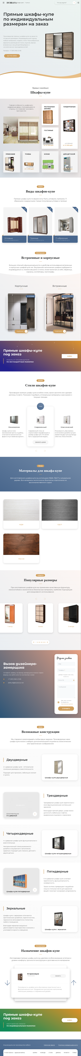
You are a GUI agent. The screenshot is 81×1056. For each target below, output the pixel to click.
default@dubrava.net (16, 683)
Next (36, 131)
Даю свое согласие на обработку (67, 702)
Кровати (66, 1052)
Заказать (58, 976)
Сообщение (62, 686)
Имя (59, 663)
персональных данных (67, 704)
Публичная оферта (49, 1045)
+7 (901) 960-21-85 (14, 679)
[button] (34, 642)
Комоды (42, 1052)
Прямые (34, 238)
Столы (51, 1052)
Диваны (58, 1052)
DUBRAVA (12, 2)
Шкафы (35, 1052)
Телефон (61, 670)
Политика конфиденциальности (68, 1045)
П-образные (62, 238)
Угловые (8, 238)
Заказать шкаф (40, 442)
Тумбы (74, 1052)
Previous (6, 131)
